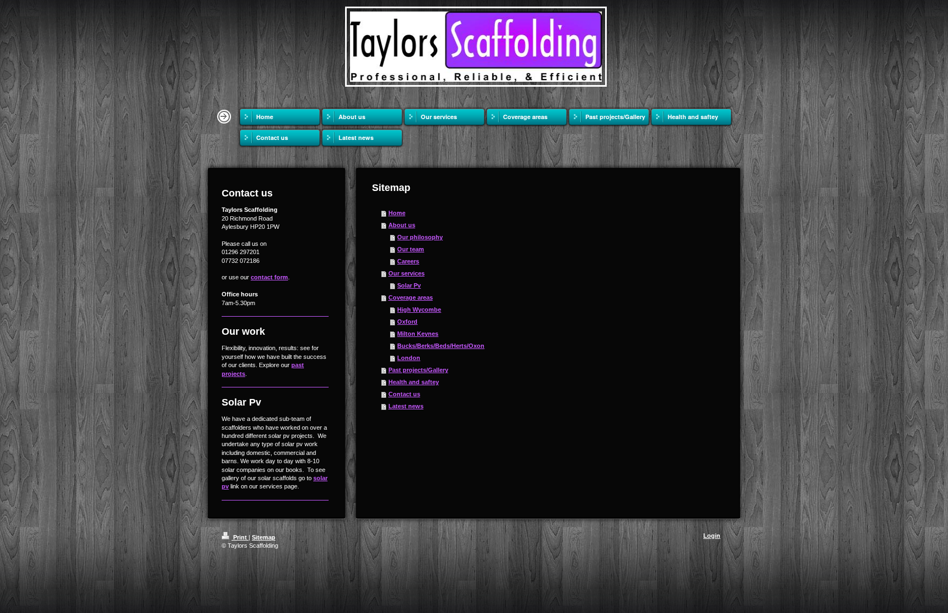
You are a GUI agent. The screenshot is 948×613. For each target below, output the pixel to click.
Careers (408, 261)
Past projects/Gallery (418, 370)
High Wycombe (419, 309)
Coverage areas (410, 297)
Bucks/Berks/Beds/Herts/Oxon (440, 345)
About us (401, 225)
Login (711, 535)
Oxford (407, 321)
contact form (269, 277)
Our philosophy (420, 237)
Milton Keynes (417, 333)
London (408, 358)
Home (396, 213)
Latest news (406, 406)
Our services (406, 273)
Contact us (404, 394)
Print (240, 537)
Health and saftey (413, 382)
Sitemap (263, 537)
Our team (410, 249)
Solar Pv (409, 285)
